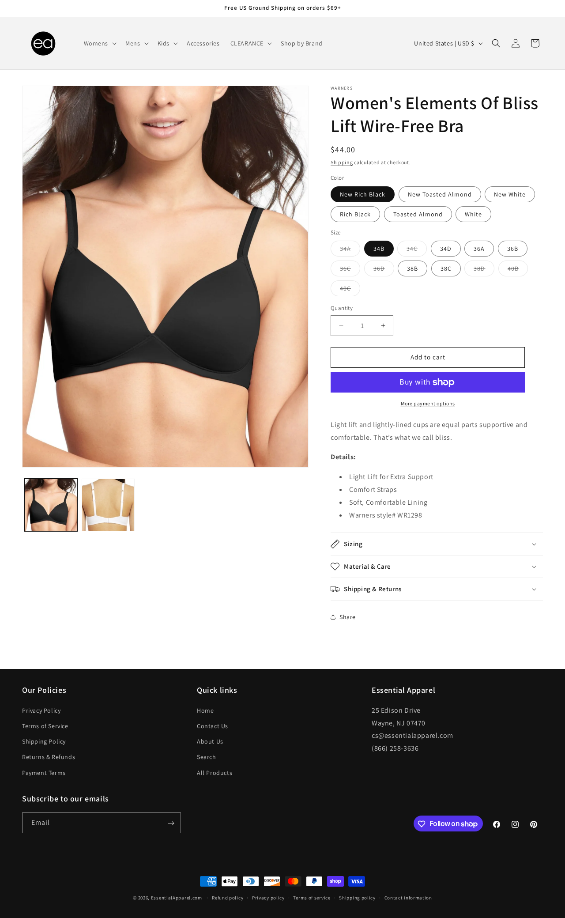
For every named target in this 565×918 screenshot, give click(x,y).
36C (350, 270)
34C (417, 250)
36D (383, 270)
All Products (214, 772)
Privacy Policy (41, 710)
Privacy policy (268, 897)
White (473, 214)
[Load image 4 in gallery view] (108, 505)
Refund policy (227, 897)
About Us (210, 741)
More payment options (428, 403)
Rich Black (355, 214)
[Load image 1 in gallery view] (50, 505)
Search (206, 757)
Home (205, 710)
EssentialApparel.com (176, 898)
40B (518, 270)
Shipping (342, 162)
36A (479, 249)
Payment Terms (44, 772)
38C (446, 268)
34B (378, 249)
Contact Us (212, 725)
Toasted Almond (418, 214)
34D (446, 249)
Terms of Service (45, 725)
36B (512, 249)
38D (484, 270)
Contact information (408, 897)
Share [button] (347, 617)
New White (510, 194)
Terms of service (311, 897)
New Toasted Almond (440, 194)
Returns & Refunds (48, 757)
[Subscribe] (171, 823)
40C (350, 290)
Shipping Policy (44, 741)
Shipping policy (357, 897)
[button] (100, 43)
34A (350, 250)
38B (412, 268)
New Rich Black (362, 194)
